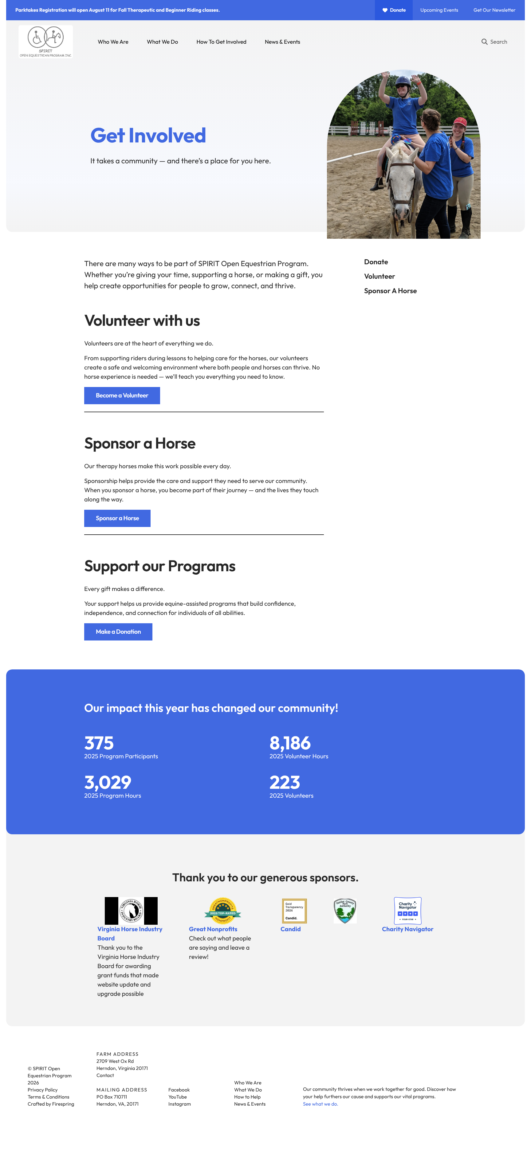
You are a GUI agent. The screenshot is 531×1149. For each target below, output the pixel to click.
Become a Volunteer (122, 395)
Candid (291, 929)
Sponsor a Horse (390, 290)
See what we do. (320, 1104)
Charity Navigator (408, 929)
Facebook (179, 1090)
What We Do (162, 41)
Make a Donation (118, 632)
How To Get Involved (221, 41)
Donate (398, 10)
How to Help (247, 1097)
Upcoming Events (439, 10)
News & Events (282, 41)
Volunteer (379, 276)
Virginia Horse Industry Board (130, 933)
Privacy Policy (43, 1090)
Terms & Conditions (48, 1097)
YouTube (177, 1097)
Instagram (179, 1104)
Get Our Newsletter (495, 10)
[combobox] (497, 41)
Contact (105, 1075)
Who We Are (113, 41)
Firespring (63, 1104)
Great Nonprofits (213, 929)
